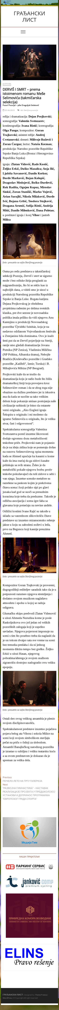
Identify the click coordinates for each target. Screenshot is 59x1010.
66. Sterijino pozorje (29, 110)
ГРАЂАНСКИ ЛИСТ (29, 16)
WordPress (7, 998)
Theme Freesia (41, 995)
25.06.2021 (9, 110)
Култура (7, 84)
